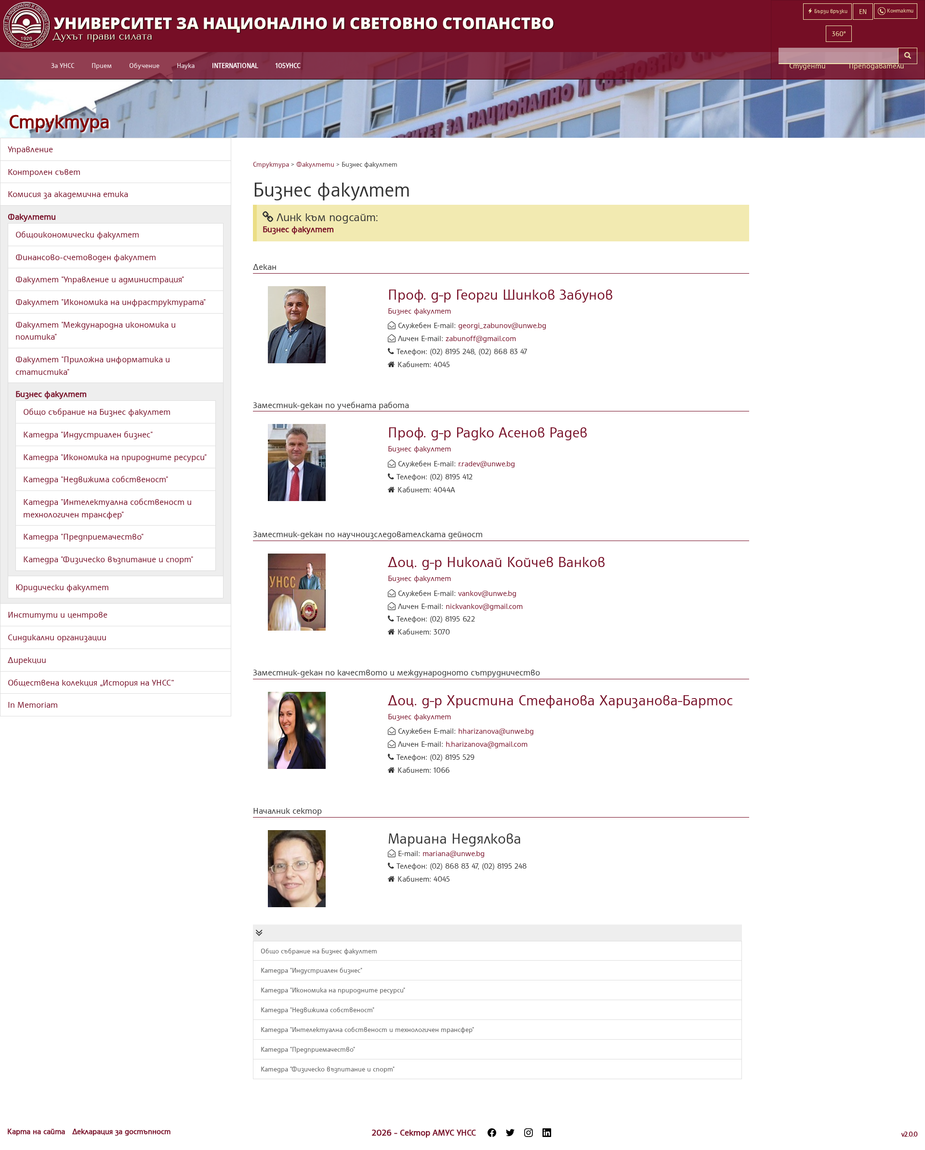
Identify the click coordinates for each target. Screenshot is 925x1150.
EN (863, 11)
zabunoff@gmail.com (481, 338)
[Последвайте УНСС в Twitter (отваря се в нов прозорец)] (510, 1132)
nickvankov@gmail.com (484, 606)
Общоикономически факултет (77, 234)
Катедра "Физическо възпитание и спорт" (108, 559)
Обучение (144, 65)
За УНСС (62, 65)
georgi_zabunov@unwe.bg (502, 325)
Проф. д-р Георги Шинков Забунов (500, 294)
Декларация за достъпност (121, 1131)
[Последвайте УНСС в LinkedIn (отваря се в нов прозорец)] (547, 1132)
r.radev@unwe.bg (486, 463)
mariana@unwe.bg (454, 853)
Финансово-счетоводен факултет (85, 256)
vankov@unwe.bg (487, 593)
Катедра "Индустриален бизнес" (88, 434)
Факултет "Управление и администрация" (99, 279)
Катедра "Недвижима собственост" (95, 479)
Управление (30, 149)
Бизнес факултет (51, 393)
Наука (186, 65)
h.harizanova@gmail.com (487, 744)
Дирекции (27, 659)
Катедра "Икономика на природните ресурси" (115, 456)
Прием (102, 65)
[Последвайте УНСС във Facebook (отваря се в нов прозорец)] (492, 1132)
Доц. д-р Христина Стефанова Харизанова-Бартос (560, 700)
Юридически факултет (62, 587)
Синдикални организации (57, 637)
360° (839, 33)
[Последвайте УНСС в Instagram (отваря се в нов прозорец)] (528, 1132)
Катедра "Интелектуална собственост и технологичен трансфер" (367, 1029)
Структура (59, 121)
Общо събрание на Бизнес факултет (97, 411)
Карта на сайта (37, 1131)
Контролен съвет (44, 171)
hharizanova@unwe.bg (496, 731)
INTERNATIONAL (235, 65)
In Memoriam (33, 704)
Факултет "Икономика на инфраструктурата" (110, 301)
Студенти (807, 65)
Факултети (32, 216)
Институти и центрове (57, 614)
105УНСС (288, 65)
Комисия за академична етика (68, 193)
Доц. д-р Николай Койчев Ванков (496, 561)
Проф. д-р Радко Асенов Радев (487, 432)
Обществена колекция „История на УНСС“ (91, 682)
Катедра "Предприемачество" (83, 536)
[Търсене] (907, 56)
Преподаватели (876, 65)
